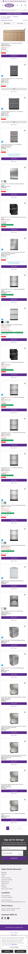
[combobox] (20, 23)
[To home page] (9, 5)
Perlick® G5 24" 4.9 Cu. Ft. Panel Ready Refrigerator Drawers (13, 640)
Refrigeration (15, 16)
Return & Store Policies (6, 888)
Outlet (2, 876)
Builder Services (5, 881)
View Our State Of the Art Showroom (15, 1)
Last (20, 828)
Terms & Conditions (14, 932)
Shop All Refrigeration (5, 18)
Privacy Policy (14, 934)
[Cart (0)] (25, 5)
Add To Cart (14, 55)
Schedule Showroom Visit (14, 13)
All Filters (8, 23)
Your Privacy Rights (13, 947)
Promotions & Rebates (6, 879)
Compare (15, 58)
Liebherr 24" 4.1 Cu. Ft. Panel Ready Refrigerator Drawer (12, 580)
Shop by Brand (5, 883)
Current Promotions (6, 878)
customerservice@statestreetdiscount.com (15, 901)
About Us (3, 885)
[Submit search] (25, 10)
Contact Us (4, 887)
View (14, 89)
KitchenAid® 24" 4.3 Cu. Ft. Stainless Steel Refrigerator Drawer (13, 505)
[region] (14, 944)
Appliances (9, 16)
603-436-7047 (8, 900)
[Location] (17, 5)
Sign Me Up (14, 858)
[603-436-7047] (21, 5)
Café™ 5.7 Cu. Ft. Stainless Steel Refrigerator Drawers (12, 324)
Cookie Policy (14, 944)
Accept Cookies (20, 951)
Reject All (7, 951)
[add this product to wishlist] (25, 29)
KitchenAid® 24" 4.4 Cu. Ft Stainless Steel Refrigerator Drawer (13, 545)
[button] (2, 5)
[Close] (26, 937)
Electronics (4, 874)
